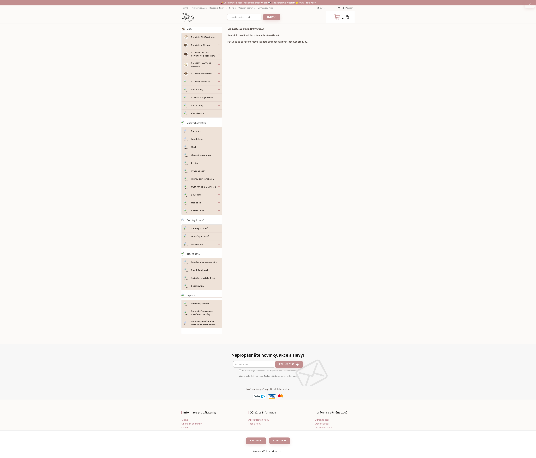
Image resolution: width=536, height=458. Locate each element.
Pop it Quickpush (200, 269)
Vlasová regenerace (201, 155)
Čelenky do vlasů (199, 228)
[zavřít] (530, 4)
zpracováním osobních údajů (262, 371)
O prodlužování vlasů (258, 419)
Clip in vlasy (197, 89)
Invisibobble (197, 244)
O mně (185, 8)
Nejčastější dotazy (217, 8)
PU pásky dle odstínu (201, 73)
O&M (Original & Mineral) (203, 186)
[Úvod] (203, 17)
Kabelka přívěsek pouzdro (204, 262)
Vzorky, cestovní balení (202, 178)
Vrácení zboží (322, 423)
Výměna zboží (322, 419)
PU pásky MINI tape (200, 45)
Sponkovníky (197, 285)
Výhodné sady (198, 170)
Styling (194, 162)
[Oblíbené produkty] (339, 8)
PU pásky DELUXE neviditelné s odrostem (203, 54)
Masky (194, 147)
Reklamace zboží (323, 427)
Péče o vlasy (254, 423)
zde (280, 451)
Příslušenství (197, 113)
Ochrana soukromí (265, 8)
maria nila (196, 202)
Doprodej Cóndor (200, 303)
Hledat (271, 17)
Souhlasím (279, 440)
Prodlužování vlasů (199, 8)
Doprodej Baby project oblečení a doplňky (202, 313)
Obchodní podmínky (246, 8)
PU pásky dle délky (200, 81)
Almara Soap (197, 210)
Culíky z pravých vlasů (202, 97)
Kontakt (232, 8)
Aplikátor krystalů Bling (203, 277)
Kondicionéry (197, 139)
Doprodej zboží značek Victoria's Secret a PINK (203, 323)
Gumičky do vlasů (200, 236)
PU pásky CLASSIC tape (203, 37)
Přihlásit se (286, 364)
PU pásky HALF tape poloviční (201, 64)
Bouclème (196, 194)
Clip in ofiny (197, 105)
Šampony (196, 131)
